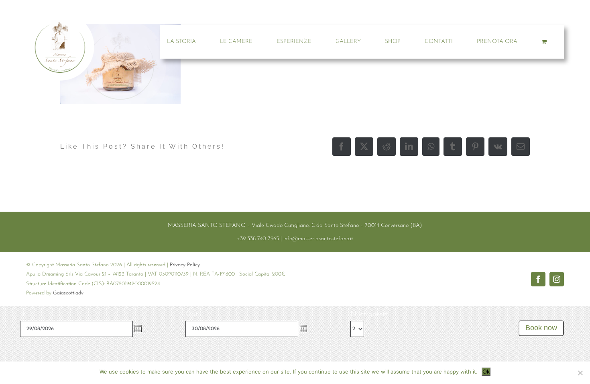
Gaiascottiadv (68, 293)
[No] (580, 373)
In (23, 314)
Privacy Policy (185, 265)
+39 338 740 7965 (258, 239)
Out (191, 314)
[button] (138, 328)
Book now (541, 328)
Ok (486, 371)
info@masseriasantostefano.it (318, 239)
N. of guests (369, 314)
